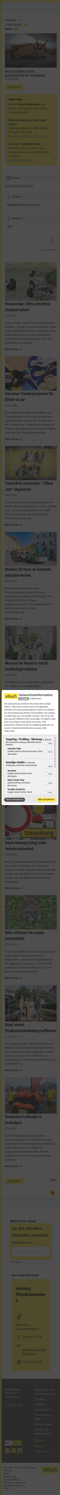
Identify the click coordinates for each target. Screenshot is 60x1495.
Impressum (23, 699)
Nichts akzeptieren (14, 799)
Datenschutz (35, 699)
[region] (30, 765)
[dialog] (30, 747)
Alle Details (12, 754)
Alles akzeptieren (46, 799)
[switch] (48, 743)
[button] (45, 743)
